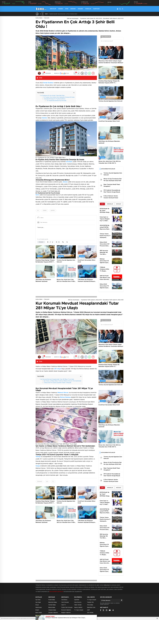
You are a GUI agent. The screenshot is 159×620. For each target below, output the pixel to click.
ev (38, 210)
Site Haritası (90, 612)
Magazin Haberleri (66, 612)
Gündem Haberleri (53, 612)
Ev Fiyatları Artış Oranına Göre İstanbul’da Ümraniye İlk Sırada (59, 97)
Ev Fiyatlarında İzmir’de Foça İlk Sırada (56, 100)
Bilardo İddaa (51, 607)
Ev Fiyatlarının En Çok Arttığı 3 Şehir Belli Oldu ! (53, 95)
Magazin (80, 8)
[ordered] (56, 242)
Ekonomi (73, 8)
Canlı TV (63, 604)
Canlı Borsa (64, 599)
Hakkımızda (38, 607)
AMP (88, 610)
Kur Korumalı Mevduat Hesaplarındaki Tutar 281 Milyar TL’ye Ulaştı (57, 379)
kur (47, 481)
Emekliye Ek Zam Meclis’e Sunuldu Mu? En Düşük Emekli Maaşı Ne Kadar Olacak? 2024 (72, 14)
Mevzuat (118, 203)
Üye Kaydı (38, 602)
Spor (66, 8)
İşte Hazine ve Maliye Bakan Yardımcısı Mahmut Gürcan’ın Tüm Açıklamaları (62, 380)
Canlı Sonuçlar (65, 602)
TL (53, 481)
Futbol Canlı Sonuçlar (66, 607)
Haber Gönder (78, 604)
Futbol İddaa (51, 599)
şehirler (53, 210)
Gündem (60, 8)
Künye (37, 604)
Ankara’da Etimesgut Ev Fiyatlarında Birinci (54, 98)
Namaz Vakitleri (78, 607)
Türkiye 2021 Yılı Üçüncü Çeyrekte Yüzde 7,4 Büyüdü (57, 382)
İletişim (37, 610)
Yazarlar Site (90, 602)
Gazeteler (96, 8)
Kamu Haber (39, 18)
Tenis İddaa (90, 604)
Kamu (102, 203)
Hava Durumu (77, 602)
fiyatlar (44, 210)
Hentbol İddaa (52, 604)
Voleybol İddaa (52, 610)
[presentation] (40, 14)
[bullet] (59, 242)
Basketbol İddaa (52, 602)
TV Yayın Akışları (78, 610)
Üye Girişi (37, 599)
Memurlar (110, 203)
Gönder (41, 242)
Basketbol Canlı (91, 607)
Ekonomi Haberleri (66, 610)
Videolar (88, 8)
